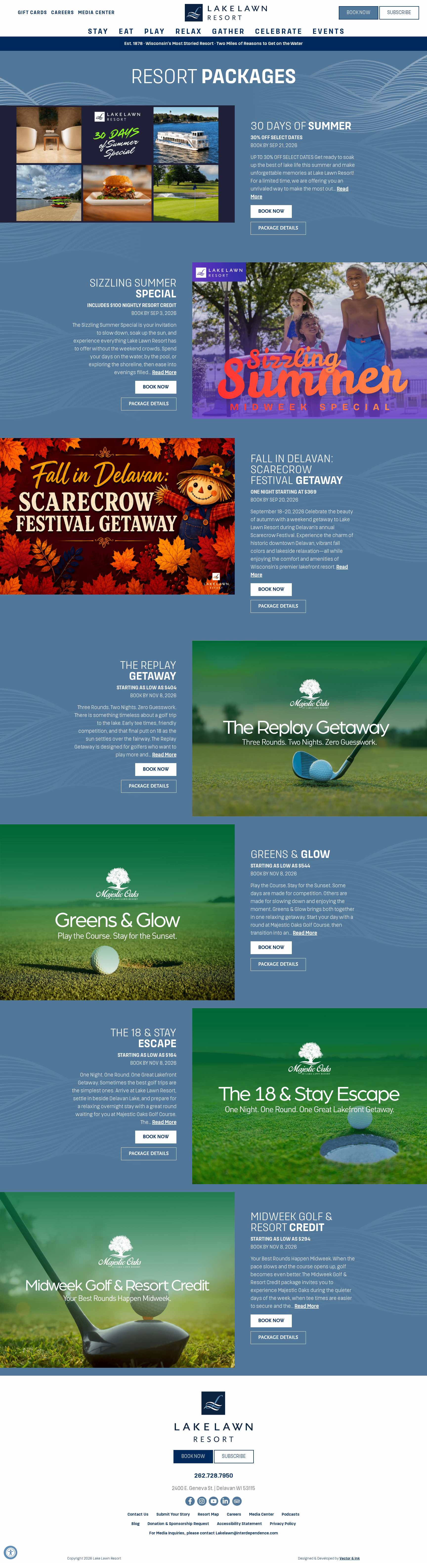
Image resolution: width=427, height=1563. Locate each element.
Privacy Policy (283, 1524)
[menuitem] (95, 29)
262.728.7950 (213, 1476)
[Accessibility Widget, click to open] (10, 1552)
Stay (98, 31)
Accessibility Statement (239, 1524)
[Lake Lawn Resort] (226, 12)
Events (329, 31)
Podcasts (290, 1515)
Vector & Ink (350, 1558)
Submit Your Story (173, 1515)
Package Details (278, 228)
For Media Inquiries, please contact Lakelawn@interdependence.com (213, 1533)
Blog (135, 1524)
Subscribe (399, 12)
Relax (188, 31)
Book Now (358, 12)
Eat (126, 31)
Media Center (96, 12)
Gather (228, 31)
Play (155, 31)
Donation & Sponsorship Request (178, 1524)
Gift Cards (32, 12)
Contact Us (138, 1515)
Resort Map (208, 1515)
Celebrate (279, 31)
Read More (164, 372)
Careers (62, 12)
